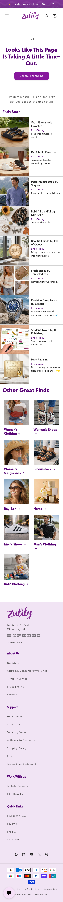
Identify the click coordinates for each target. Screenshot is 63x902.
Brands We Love (17, 815)
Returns (11, 755)
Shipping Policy (16, 748)
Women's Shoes (45, 429)
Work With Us (16, 776)
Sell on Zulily (15, 793)
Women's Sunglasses (12, 471)
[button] (7, 16)
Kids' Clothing (14, 584)
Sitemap (12, 694)
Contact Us (14, 724)
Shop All (12, 831)
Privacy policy (50, 889)
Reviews (12, 823)
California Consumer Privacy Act (27, 670)
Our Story (13, 662)
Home (38, 508)
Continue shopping (32, 75)
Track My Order (16, 732)
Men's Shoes (13, 544)
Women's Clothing (11, 431)
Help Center (14, 716)
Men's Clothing (45, 544)
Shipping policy (43, 894)
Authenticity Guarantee (21, 740)
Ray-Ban (10, 508)
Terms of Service (17, 678)
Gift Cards (13, 839)
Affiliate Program (17, 785)
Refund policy (32, 889)
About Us (13, 653)
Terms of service (23, 894)
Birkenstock (42, 469)
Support (12, 707)
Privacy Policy (15, 686)
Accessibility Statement (21, 763)
